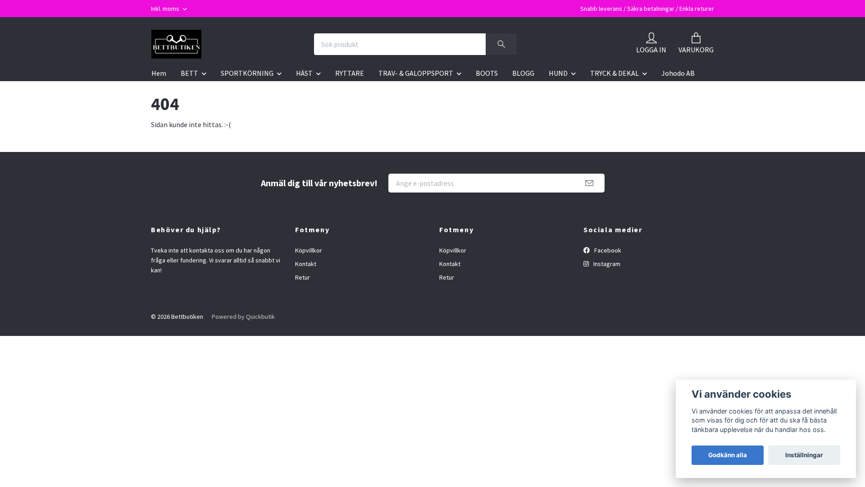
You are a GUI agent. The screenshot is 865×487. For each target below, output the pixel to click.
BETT (189, 73)
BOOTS (487, 73)
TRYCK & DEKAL (614, 73)
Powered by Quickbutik (243, 316)
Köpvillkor (308, 250)
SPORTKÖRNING (247, 73)
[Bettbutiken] (176, 44)
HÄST (304, 73)
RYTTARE (349, 73)
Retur (302, 277)
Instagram (606, 264)
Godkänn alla (727, 455)
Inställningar (804, 455)
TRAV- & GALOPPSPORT (415, 73)
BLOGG (523, 73)
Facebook (607, 250)
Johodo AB (678, 73)
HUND (558, 73)
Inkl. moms (166, 9)
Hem (158, 73)
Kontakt (305, 264)
